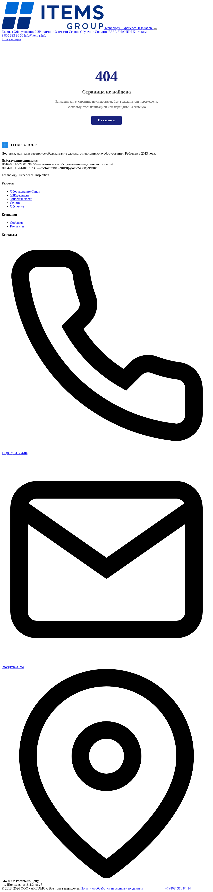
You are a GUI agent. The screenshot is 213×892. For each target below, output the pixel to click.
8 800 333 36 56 (12, 35)
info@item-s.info (35, 35)
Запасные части (21, 199)
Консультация (11, 39)
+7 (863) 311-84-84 (14, 453)
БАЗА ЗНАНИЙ (120, 31)
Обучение (87, 31)
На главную (106, 120)
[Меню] (155, 29)
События (101, 31)
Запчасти (61, 31)
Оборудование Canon (25, 191)
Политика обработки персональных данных (111, 888)
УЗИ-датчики (44, 31)
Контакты (140, 31)
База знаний (156, 888)
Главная (7, 31)
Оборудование (24, 31)
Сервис (74, 31)
